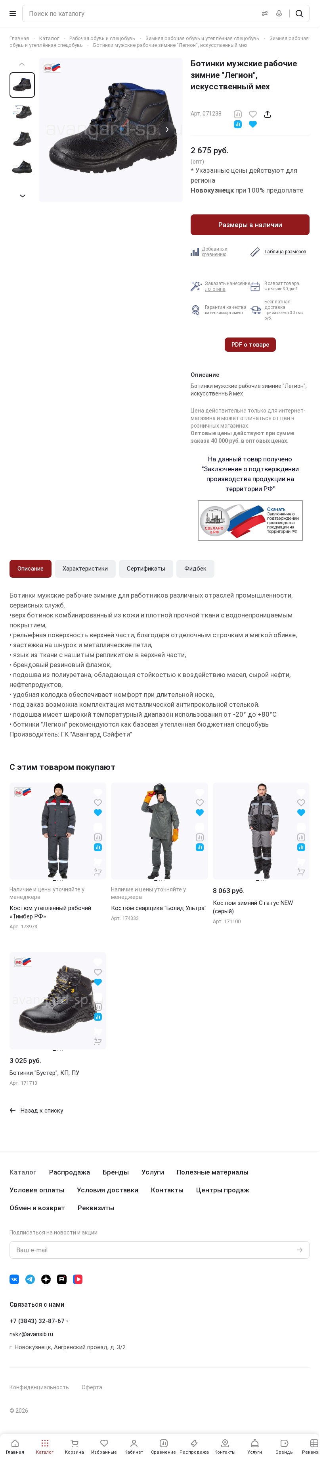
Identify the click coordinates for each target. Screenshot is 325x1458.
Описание (30, 568)
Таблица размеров (285, 252)
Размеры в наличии (250, 225)
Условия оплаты (37, 1190)
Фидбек (195, 568)
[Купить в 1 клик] (98, 866)
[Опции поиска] (263, 13)
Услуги (152, 1172)
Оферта (92, 1387)
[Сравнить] (237, 114)
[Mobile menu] (13, 13)
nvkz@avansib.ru (31, 1334)
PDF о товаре (250, 344)
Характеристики (85, 568)
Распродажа (69, 1172)
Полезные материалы (213, 1172)
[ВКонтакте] (14, 1279)
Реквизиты (96, 1208)
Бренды (116, 1172)
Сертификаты (146, 568)
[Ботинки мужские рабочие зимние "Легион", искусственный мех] (111, 130)
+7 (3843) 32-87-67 (37, 1321)
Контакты (167, 1190)
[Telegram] (30, 1279)
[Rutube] (62, 1279)
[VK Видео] (77, 1279)
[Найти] (299, 13)
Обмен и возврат (37, 1208)
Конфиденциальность (39, 1387)
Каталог (23, 1172)
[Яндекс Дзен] (46, 1279)
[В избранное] (253, 114)
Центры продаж (222, 1190)
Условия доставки (107, 1190)
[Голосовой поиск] (280, 13)
